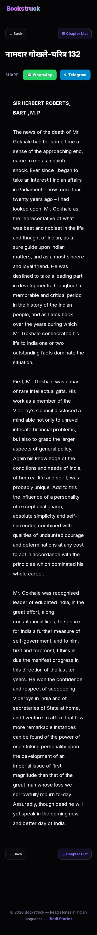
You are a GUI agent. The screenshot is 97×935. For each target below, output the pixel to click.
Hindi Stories (60, 919)
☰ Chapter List (75, 34)
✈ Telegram (75, 75)
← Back (15, 34)
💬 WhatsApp (39, 75)
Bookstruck (23, 8)
